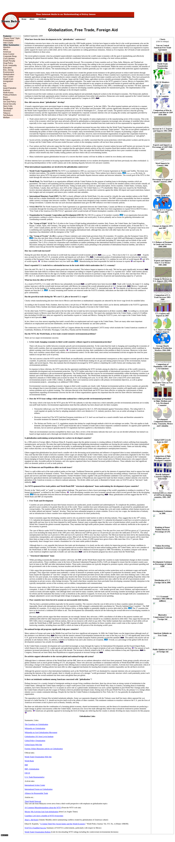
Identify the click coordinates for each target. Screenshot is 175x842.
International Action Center (35, 785)
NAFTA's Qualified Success (35, 828)
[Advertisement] (44, 6)
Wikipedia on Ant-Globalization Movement (41, 732)
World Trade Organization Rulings (38, 832)
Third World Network (33, 801)
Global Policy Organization (35, 741)
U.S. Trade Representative (34, 777)
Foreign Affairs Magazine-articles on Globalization (44, 749)
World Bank (29, 761)
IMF (26, 765)
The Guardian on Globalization (36, 724)
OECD (27, 773)
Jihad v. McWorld (31, 820)
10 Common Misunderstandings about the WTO (43, 808)
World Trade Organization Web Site (38, 757)
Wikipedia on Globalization (35, 728)
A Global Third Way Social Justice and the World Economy (62, 824)
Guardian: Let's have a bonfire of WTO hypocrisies (44, 816)
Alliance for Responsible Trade (36, 793)
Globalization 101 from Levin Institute (39, 737)
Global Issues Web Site (33, 745)
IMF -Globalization (32, 769)
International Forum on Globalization (38, 789)
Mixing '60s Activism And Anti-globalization (41, 812)
